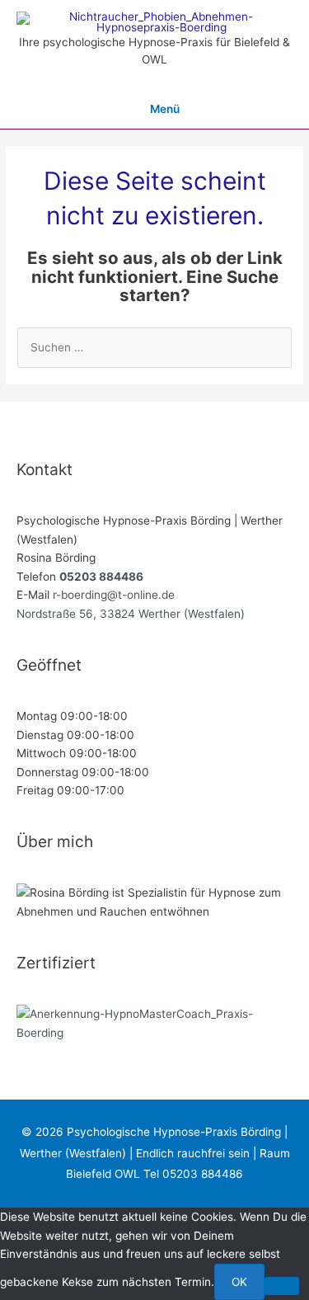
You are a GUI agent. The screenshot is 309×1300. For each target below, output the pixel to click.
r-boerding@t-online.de (114, 594)
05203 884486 (101, 576)
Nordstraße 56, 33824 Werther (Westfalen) (130, 613)
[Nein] (282, 1286)
